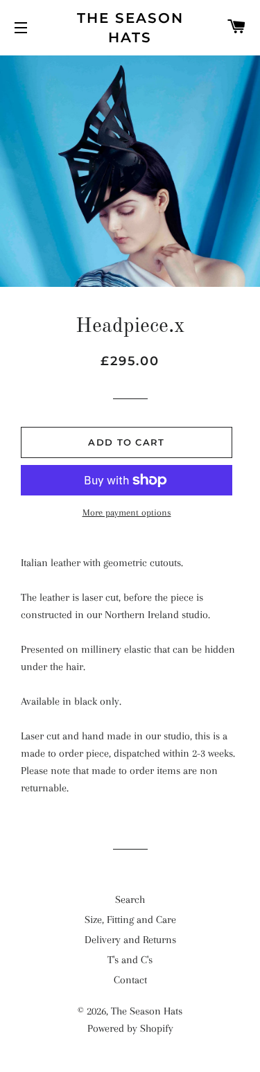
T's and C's (130, 960)
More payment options (127, 512)
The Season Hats (130, 28)
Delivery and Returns (130, 939)
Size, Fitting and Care (130, 919)
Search (130, 899)
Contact (130, 980)
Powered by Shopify (130, 1028)
